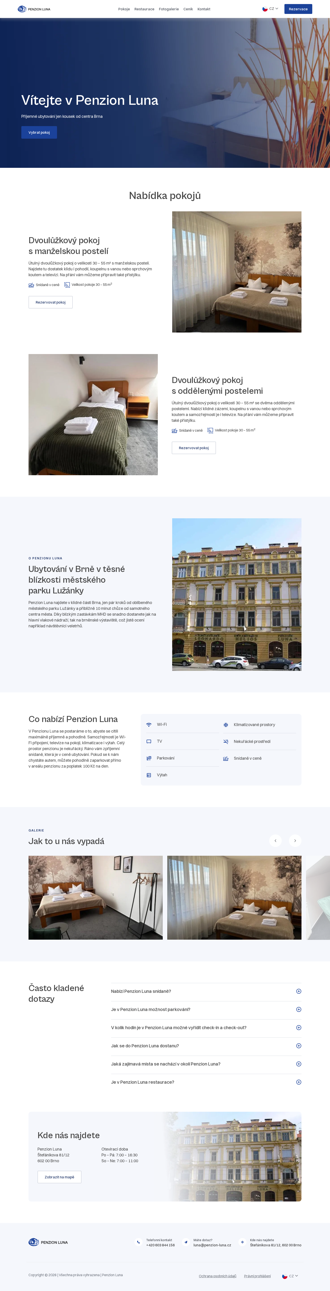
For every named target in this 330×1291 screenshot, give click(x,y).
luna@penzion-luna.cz (212, 1245)
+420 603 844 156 (160, 1245)
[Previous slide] (275, 840)
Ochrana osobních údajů (217, 1276)
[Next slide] (295, 840)
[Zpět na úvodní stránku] (42, 9)
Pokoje (124, 9)
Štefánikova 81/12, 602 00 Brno (275, 1245)
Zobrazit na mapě (59, 1177)
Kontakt (204, 9)
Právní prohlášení (257, 1276)
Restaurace (144, 9)
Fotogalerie (169, 9)
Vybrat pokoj (39, 132)
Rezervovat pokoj (51, 302)
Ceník (188, 9)
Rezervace (298, 9)
